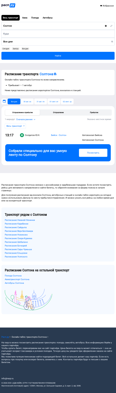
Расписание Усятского (16, 256)
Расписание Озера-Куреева (18, 238)
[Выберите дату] (4, 101)
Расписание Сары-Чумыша (18, 249)
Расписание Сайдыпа (16, 227)
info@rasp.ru (7, 378)
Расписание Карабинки (16, 223)
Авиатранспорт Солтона (17, 279)
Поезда (35, 17)
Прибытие (94, 112)
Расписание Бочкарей (16, 245)
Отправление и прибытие (22, 112)
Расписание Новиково (16, 234)
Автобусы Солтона (14, 283)
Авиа (24, 17)
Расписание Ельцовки (16, 253)
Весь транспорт (10, 17)
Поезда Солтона (13, 275)
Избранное (108, 6)
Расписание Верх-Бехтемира (19, 231)
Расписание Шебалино (16, 242)
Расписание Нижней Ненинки (20, 220)
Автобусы (48, 17)
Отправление (58, 112)
